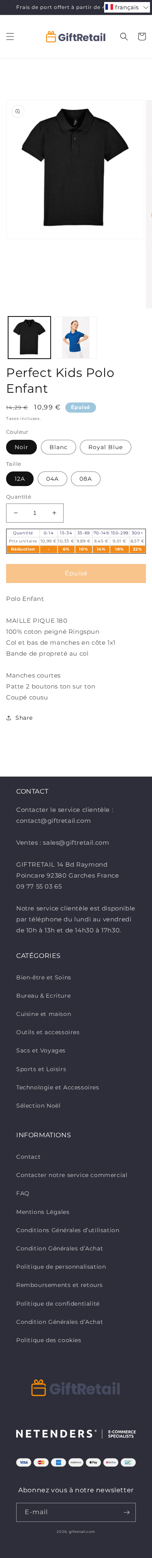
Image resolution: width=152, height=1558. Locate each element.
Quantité (18, 496)
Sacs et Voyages (41, 1050)
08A (85, 478)
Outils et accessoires (48, 1032)
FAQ (23, 1193)
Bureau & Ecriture (43, 995)
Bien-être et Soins (43, 977)
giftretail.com (82, 1532)
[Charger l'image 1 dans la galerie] (29, 337)
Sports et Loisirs (41, 1069)
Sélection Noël (38, 1105)
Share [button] (24, 717)
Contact (28, 1156)
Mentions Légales (43, 1212)
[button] (10, 36)
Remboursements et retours (59, 1285)
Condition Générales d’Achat (59, 1248)
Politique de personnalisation (61, 1266)
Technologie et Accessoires (57, 1087)
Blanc (58, 447)
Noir (21, 447)
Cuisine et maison (43, 1014)
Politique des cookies (48, 1340)
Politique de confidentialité (58, 1303)
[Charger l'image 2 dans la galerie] (76, 337)
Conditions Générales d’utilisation (67, 1230)
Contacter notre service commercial (71, 1175)
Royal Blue (105, 447)
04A (52, 478)
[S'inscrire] (126, 1512)
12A (20, 478)
